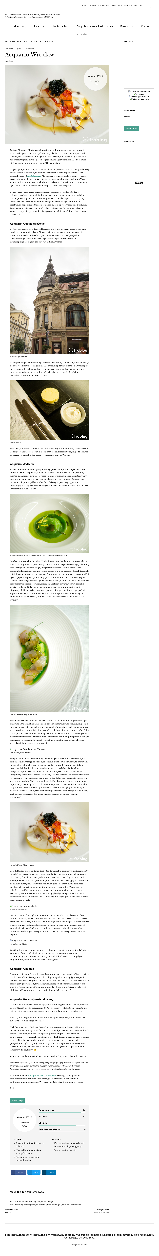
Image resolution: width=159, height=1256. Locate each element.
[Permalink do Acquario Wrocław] (57, 143)
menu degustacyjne (31, 1205)
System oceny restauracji (110, 5)
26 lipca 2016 (19, 49)
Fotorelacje (62, 26)
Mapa (145, 26)
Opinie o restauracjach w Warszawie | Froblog (23, 8)
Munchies (11, 1211)
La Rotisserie (34, 176)
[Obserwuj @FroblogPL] (139, 97)
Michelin (42, 1205)
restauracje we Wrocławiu (71, 1205)
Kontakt (84, 5)
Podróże (40, 26)
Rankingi (127, 26)
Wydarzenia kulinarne (95, 26)
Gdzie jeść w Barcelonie (101, 1211)
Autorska (10, 41)
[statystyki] (139, 184)
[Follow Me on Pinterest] (139, 92)
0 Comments (30, 49)
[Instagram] (139, 94)
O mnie (93, 5)
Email (13, 1088)
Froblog (12, 61)
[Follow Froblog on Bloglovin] (139, 99)
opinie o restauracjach (53, 1205)
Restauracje (18, 26)
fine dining (19, 1205)
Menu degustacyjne (27, 41)
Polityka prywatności (133, 5)
